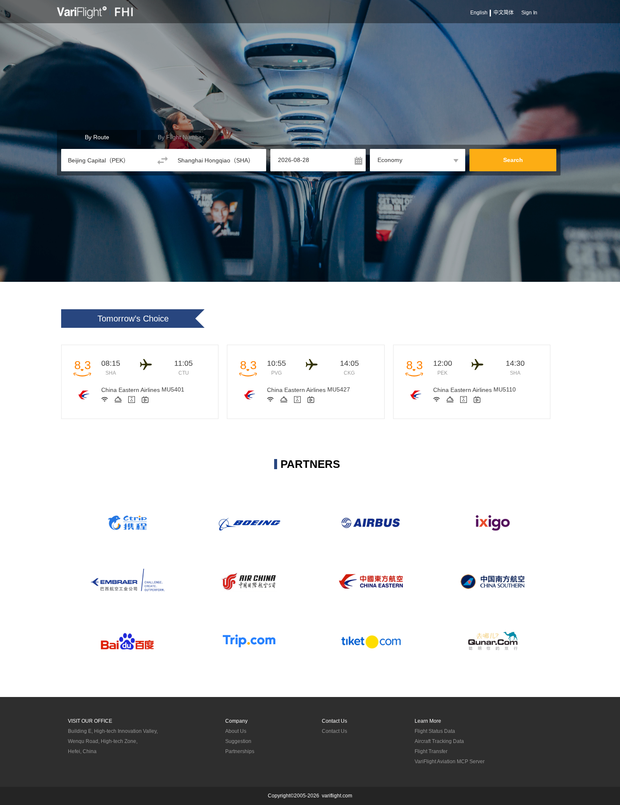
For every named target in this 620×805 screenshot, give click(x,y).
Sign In (529, 13)
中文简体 (503, 13)
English (479, 13)
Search (513, 160)
